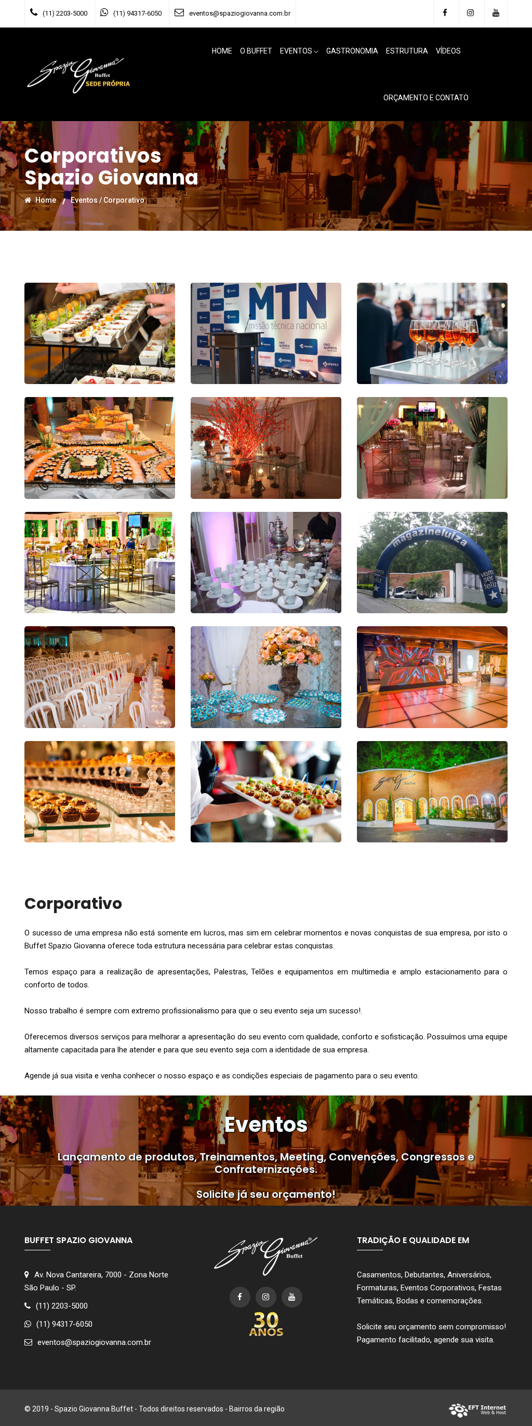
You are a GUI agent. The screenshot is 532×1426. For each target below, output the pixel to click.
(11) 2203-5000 (65, 13)
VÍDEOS (448, 51)
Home (45, 200)
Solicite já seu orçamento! (266, 1194)
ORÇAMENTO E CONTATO (426, 98)
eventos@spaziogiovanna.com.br (239, 13)
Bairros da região (257, 1409)
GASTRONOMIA (352, 51)
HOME (222, 51)
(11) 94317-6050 (137, 13)
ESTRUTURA (407, 51)
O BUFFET (256, 51)
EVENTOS (296, 51)
